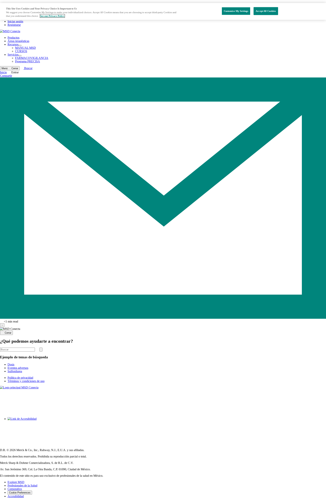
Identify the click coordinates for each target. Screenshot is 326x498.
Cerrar (8, 333)
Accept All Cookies (266, 11)
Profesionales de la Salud (22, 485)
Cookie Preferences (20, 492)
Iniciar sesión (15, 21)
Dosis (11, 364)
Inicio (3, 72)
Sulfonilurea (15, 371)
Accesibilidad (16, 496)
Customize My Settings (236, 11)
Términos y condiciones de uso (26, 381)
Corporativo (15, 488)
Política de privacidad (20, 377)
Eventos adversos (18, 367)
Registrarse (14, 24)
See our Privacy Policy (52, 16)
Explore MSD (16, 482)
